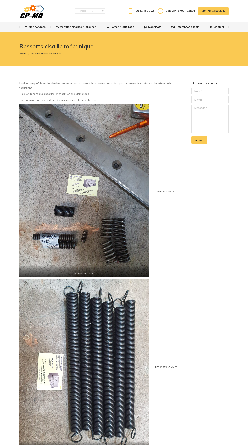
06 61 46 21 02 (145, 10)
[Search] (103, 11)
